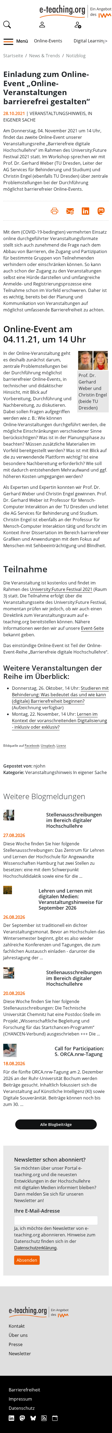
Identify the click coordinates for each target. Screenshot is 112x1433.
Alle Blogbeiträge (56, 1124)
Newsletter (20, 1354)
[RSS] (44, 1418)
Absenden (27, 1260)
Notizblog (76, 56)
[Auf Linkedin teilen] (85, 211)
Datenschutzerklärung (35, 1248)
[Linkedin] (12, 1418)
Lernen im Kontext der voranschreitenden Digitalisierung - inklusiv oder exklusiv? (59, 720)
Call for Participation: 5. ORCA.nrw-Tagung (79, 1051)
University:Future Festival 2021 (61, 589)
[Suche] (7, 24)
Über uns (18, 1335)
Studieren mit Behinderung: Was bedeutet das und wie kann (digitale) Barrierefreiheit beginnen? (60, 694)
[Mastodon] (23, 1418)
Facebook (32, 745)
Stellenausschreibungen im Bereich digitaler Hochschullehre (74, 820)
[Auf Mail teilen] (70, 211)
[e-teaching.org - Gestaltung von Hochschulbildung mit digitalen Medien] (75, 9)
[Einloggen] (42, 24)
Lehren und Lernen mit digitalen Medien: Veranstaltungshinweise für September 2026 (71, 899)
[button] (10, 42)
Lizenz (61, 745)
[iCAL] (55, 1418)
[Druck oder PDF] (54, 211)
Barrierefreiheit (24, 1390)
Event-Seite (92, 628)
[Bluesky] (33, 1418)
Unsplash (48, 745)
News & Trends (44, 56)
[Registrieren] (77, 24)
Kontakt (17, 1326)
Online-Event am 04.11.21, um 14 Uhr (44, 334)
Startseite (13, 56)
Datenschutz (22, 1408)
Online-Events (48, 41)
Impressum (20, 1399)
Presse (16, 1344)
